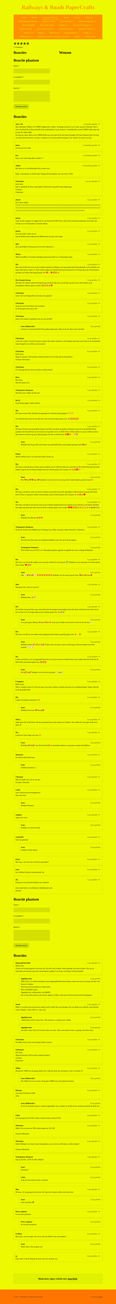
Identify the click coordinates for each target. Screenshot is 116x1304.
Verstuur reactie (21, 106)
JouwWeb (72, 1278)
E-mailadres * (19, 77)
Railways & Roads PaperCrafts (58, 7)
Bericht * (17, 88)
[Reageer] (99, 124)
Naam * (16, 66)
